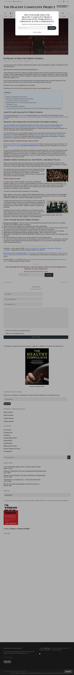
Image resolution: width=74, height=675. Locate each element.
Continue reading (37, 32)
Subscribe (52, 28)
